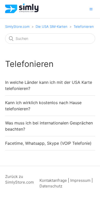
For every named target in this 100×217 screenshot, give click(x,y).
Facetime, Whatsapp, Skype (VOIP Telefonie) (48, 143)
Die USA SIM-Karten (51, 26)
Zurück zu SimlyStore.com (19, 179)
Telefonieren (84, 26)
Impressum (80, 180)
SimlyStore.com (17, 26)
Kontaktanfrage (53, 180)
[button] (91, 9)
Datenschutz (50, 186)
